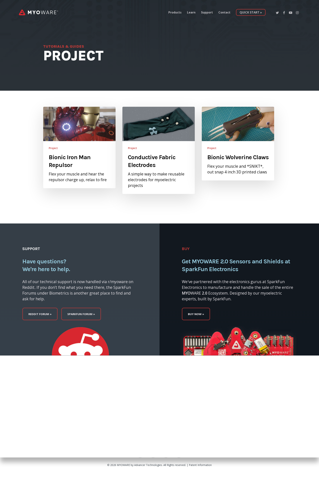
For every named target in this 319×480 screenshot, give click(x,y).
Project (53, 148)
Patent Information (200, 465)
